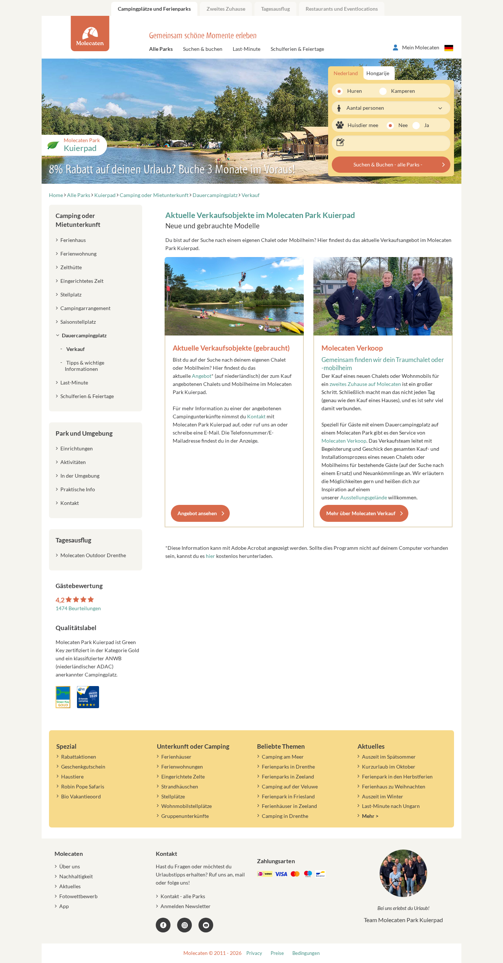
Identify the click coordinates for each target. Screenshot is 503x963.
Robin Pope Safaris (82, 786)
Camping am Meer (283, 756)
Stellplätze (173, 796)
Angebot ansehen (197, 513)
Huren (354, 91)
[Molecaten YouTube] (205, 925)
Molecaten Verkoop (352, 348)
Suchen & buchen (202, 49)
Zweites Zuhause (226, 9)
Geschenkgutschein (83, 766)
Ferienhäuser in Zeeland (289, 806)
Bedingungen (306, 953)
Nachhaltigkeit (76, 876)
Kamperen (398, 91)
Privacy (254, 953)
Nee (403, 125)
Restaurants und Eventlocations (342, 9)
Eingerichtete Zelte (183, 776)
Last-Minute (246, 49)
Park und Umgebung (84, 433)
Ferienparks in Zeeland (288, 776)
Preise (277, 953)
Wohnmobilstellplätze (186, 806)
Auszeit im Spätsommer (389, 756)
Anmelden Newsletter (186, 906)
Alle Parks (161, 49)
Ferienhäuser (176, 756)
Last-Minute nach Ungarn (391, 806)
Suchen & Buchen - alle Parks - (387, 164)
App (64, 906)
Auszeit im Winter (382, 796)
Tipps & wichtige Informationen (84, 365)
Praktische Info (77, 489)
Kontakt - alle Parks (183, 896)
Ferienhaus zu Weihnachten (393, 786)
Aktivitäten (73, 462)
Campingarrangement (85, 308)
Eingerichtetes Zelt (81, 281)
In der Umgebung (79, 475)
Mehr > (370, 816)
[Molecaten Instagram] (184, 925)
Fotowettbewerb (78, 896)
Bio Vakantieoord (81, 796)
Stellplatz (70, 294)
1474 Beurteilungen (78, 608)
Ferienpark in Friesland (288, 796)
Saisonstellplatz (78, 322)
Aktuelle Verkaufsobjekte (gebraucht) (231, 348)
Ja (426, 125)
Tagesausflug (275, 9)
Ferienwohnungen (182, 766)
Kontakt (257, 416)
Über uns (69, 866)
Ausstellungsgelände (363, 497)
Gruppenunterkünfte (185, 816)
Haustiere (72, 776)
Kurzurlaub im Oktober (388, 766)
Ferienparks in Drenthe (288, 766)
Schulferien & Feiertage (297, 49)
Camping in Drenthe (285, 816)
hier (210, 556)
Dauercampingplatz (84, 335)
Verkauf (75, 349)
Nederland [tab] (346, 73)
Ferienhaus (73, 240)
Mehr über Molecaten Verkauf (360, 513)
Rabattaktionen (78, 756)
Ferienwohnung (78, 253)
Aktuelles (70, 886)
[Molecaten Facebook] (163, 925)
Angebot (201, 376)
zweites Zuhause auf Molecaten (365, 384)
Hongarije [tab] (377, 73)
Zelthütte (71, 267)
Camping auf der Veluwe (290, 786)
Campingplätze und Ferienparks (154, 9)
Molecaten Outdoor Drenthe (93, 555)
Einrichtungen (76, 448)
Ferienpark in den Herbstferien (397, 776)
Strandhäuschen (179, 786)
